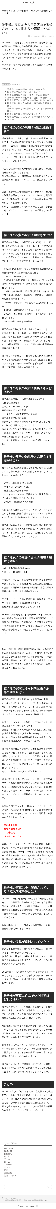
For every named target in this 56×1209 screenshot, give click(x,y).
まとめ (10, 119)
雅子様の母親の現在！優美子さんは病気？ (28, 95)
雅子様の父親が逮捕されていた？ (23, 114)
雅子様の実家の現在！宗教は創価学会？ (27, 89)
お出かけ (8, 1151)
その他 (7, 1156)
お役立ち (8, 1154)
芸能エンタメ (10, 1175)
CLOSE (6, 85)
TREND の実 (28, 2)
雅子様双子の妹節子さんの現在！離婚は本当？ (30, 100)
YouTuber (8, 1148)
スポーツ (8, 1164)
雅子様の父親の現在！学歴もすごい (25, 92)
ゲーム (7, 1159)
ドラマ (7, 1167)
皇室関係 (5, 20)
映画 (6, 1170)
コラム (7, 1162)
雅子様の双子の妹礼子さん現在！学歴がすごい (30, 98)
